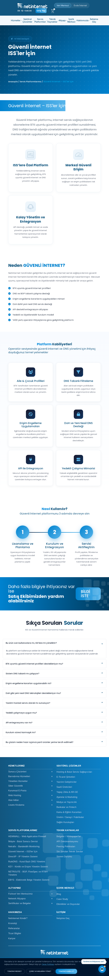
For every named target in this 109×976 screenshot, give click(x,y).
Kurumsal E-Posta (30, 790)
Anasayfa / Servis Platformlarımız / (25, 81)
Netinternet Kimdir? (17, 918)
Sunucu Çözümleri (30, 771)
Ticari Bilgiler (14, 933)
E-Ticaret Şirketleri (65, 777)
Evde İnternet (80, 5)
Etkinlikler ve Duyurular (68, 904)
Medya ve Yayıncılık (66, 802)
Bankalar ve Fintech (66, 807)
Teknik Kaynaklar (52, 20)
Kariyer (11, 938)
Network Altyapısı (30, 898)
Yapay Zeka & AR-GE (67, 792)
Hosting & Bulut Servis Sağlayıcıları (74, 772)
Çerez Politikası (48, 964)
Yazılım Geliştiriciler (66, 782)
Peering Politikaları (65, 846)
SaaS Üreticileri (64, 787)
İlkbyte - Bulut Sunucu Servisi (23, 841)
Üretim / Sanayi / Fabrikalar (70, 817)
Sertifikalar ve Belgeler (30, 903)
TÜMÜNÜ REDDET (14, 971)
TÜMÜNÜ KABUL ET (66, 971)
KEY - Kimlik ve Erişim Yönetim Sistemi (28, 866)
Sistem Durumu (64, 856)
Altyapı (62, 20)
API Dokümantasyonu (67, 841)
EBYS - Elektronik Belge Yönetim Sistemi (28, 880)
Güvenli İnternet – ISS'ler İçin (22, 851)
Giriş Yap (41, 10)
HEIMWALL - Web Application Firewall (27, 836)
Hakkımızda (83, 20)
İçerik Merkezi (71, 20)
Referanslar (14, 928)
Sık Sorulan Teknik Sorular (69, 851)
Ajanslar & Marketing (66, 797)
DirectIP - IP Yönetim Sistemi (22, 856)
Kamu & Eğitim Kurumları (69, 812)
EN (19, 11)
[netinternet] (32, 5)
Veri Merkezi (63, 5)
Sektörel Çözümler (27, 20)
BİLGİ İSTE (85, 594)
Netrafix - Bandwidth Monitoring (23, 846)
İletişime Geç (94, 20)
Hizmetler (15, 20)
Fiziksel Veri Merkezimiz (30, 894)
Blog (58, 894)
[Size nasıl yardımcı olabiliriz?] (102, 969)
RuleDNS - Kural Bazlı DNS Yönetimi (26, 861)
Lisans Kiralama (30, 805)
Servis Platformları (40, 20)
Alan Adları (30, 800)
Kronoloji (12, 923)
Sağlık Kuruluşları (65, 822)
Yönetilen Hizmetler (30, 781)
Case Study (62, 899)
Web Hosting (30, 795)
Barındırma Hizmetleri (30, 776)
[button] (54, 643)
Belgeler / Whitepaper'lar (68, 836)
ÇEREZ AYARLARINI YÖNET (40, 971)
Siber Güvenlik (30, 786)
